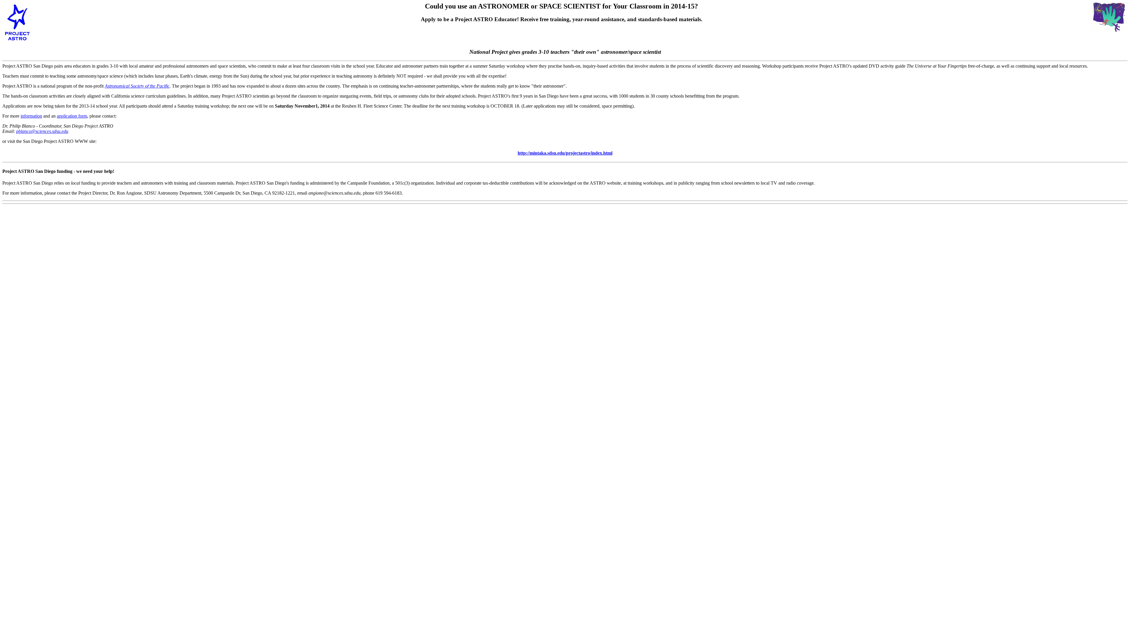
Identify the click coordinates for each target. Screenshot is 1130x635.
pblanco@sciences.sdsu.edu (42, 131)
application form (72, 115)
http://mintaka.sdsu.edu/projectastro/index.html (565, 153)
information (31, 115)
